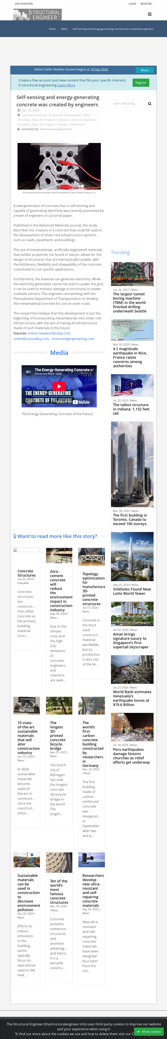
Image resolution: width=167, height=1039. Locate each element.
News (64, 29)
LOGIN (132, 3)
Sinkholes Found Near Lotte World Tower (132, 591)
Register (141, 82)
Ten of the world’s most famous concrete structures (59, 891)
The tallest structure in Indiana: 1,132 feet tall (131, 409)
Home (52, 29)
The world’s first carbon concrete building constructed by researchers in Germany (92, 744)
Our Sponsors (24, 3)
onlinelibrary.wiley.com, (31, 338)
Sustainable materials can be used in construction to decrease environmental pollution (30, 892)
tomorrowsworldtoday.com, (49, 333)
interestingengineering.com (73, 338)
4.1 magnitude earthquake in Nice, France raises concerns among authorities (130, 357)
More (144, 70)
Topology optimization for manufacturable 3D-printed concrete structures (96, 588)
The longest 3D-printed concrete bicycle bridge (57, 735)
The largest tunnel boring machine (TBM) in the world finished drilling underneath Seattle (129, 302)
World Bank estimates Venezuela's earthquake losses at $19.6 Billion (132, 698)
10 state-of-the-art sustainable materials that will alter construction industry (29, 737)
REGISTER (146, 3)
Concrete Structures (27, 573)
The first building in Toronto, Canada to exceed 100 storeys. (130, 519)
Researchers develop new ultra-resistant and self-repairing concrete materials (93, 890)
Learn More (66, 85)
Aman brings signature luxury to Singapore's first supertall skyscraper (131, 640)
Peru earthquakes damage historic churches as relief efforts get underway (131, 756)
